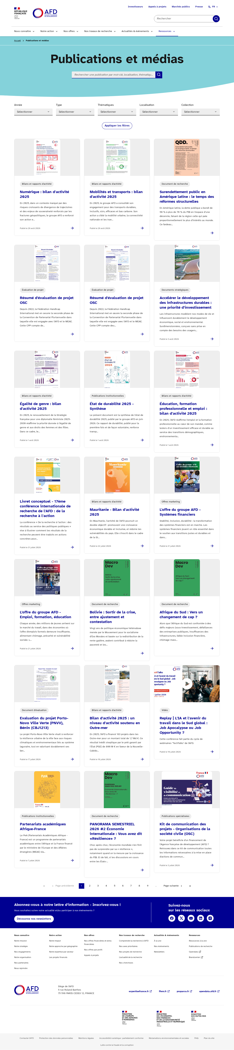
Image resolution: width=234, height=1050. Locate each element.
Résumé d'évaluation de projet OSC (46, 300)
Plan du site (209, 1038)
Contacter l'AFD (27, 1038)
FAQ (196, 1038)
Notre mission (20, 941)
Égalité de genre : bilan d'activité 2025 (40, 406)
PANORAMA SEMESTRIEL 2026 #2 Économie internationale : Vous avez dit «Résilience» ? (116, 831)
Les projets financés (58, 957)
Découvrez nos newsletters (34, 918)
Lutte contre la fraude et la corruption (117, 1045)
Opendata (193, 952)
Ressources (165, 31)
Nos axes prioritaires (128, 946)
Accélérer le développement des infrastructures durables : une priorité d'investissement (186, 303)
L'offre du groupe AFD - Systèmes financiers (180, 512)
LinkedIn (200, 918)
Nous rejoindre (20, 968)
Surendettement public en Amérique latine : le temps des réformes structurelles (187, 197)
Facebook (171, 918)
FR (213, 6)
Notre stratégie (21, 946)
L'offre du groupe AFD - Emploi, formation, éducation (45, 614)
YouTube (191, 918)
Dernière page (190, 886)
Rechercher (216, 18)
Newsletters (159, 952)
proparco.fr (183, 991)
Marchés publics (181, 6)
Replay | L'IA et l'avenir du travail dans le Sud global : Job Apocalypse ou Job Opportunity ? (183, 725)
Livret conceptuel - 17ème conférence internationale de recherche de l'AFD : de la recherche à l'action (45, 508)
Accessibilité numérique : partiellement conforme (121, 1038)
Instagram (210, 918)
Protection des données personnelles (56, 1038)
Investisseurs (135, 6)
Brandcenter (194, 957)
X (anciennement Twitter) (181, 918)
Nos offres (69, 31)
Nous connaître (22, 31)
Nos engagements (22, 952)
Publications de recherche (200, 946)
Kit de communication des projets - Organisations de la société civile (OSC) (185, 829)
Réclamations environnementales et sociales (169, 1038)
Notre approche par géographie (63, 946)
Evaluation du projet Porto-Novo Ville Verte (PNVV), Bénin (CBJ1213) (44, 723)
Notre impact (55, 941)
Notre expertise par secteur (61, 952)
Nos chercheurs (126, 963)
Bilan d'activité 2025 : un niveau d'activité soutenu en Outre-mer (115, 723)
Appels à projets (157, 6)
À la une (157, 941)
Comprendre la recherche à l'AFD (134, 941)
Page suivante (171, 886)
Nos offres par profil (93, 950)
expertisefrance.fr (139, 991)
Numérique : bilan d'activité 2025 (44, 194)
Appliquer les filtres (117, 125)
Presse (199, 6)
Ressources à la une (198, 941)
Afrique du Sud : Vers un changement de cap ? (181, 614)
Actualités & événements (135, 31)
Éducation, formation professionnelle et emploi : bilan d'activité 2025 (183, 409)
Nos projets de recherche (130, 952)
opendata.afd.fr (207, 991)
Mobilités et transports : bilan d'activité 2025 (116, 194)
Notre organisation (22, 957)
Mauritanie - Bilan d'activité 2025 (114, 512)
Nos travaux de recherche (98, 31)
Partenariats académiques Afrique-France (43, 826)
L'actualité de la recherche (130, 957)
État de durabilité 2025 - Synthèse (112, 406)
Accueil (17, 41)
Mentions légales (86, 1038)
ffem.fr (163, 991)
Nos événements (161, 946)
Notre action (47, 31)
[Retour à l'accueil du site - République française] (52, 13)
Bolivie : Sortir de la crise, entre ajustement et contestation (113, 617)
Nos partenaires (21, 963)
